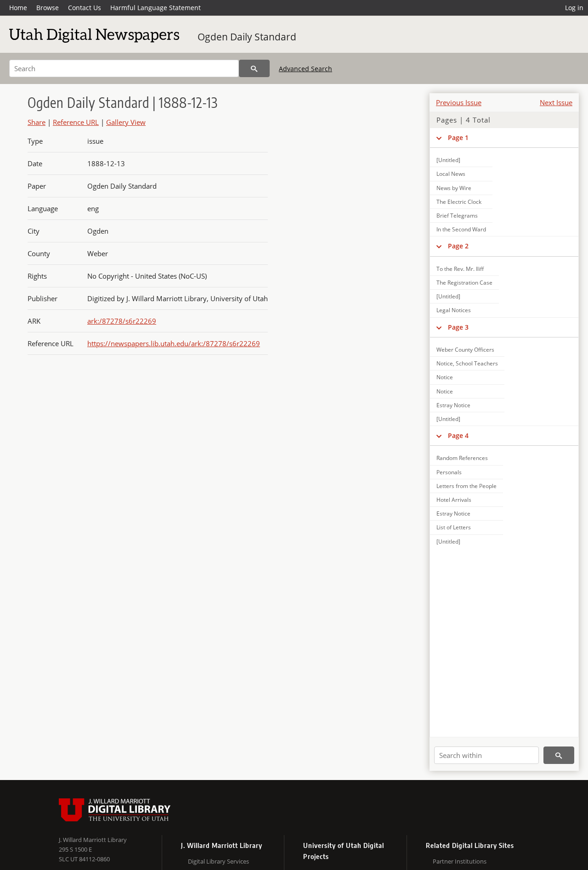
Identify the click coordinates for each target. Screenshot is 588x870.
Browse (47, 7)
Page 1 (458, 137)
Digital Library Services (218, 861)
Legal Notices (453, 310)
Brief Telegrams (457, 215)
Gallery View (126, 122)
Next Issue (556, 102)
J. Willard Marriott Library (93, 840)
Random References (462, 458)
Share (36, 122)
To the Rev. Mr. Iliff (460, 269)
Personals (449, 472)
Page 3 (458, 327)
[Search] (254, 68)
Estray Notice (453, 405)
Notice (444, 377)
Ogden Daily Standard (247, 36)
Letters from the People (466, 486)
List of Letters (453, 527)
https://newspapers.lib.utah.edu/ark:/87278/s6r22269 (173, 343)
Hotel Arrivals (453, 500)
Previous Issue (458, 102)
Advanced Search (305, 68)
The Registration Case (464, 282)
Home (18, 7)
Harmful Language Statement (155, 7)
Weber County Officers (465, 350)
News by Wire (453, 188)
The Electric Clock (458, 202)
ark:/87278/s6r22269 (121, 321)
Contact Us (84, 7)
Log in (574, 7)
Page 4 (458, 435)
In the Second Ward (461, 229)
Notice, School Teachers (467, 363)
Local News (450, 174)
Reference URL (76, 122)
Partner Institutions (459, 861)
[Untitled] (448, 160)
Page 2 (458, 245)
